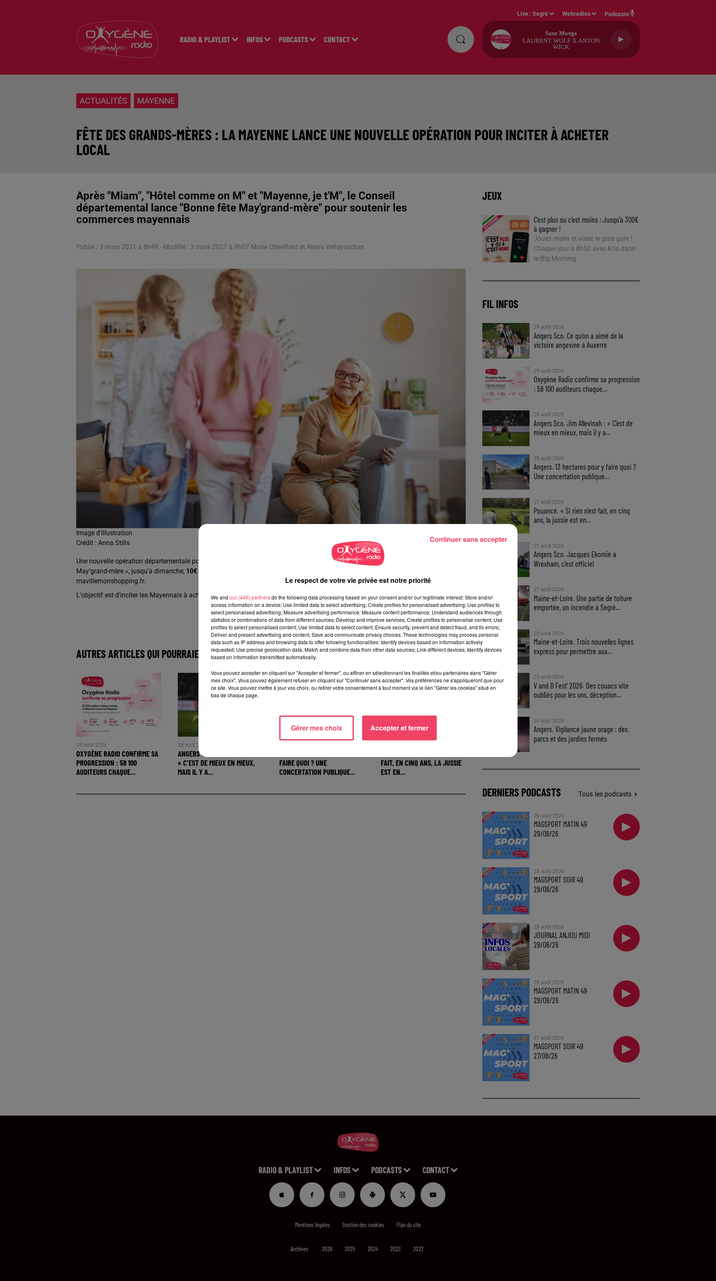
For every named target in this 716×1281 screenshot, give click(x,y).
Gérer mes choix (316, 728)
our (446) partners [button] (250, 597)
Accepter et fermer (399, 728)
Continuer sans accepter (468, 539)
